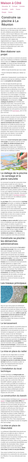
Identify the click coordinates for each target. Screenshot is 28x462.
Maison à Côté (11, 3)
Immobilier (5, 9)
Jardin (12, 9)
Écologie (14, 6)
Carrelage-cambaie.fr (19, 195)
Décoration (5, 6)
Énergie (4, 12)
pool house (16, 110)
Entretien (22, 6)
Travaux (18, 9)
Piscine (10, 12)
